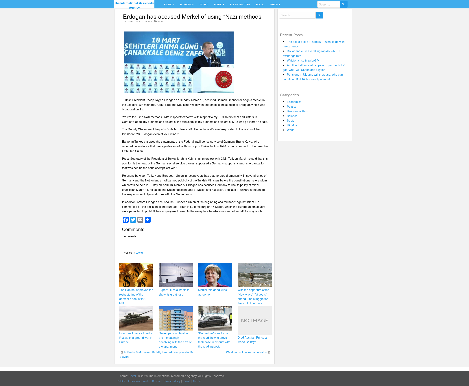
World (204, 4)
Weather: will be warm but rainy (246, 352)
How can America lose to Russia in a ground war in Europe (135, 337)
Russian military (240, 4)
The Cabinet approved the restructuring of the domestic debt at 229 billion (136, 296)
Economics (187, 4)
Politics (169, 4)
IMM (150, 21)
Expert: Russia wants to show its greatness (174, 292)
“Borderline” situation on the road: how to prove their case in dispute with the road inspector (214, 340)
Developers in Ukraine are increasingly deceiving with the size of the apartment (175, 340)
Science (219, 4)
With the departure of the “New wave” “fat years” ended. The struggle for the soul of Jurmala (253, 296)
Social (260, 4)
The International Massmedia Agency (134, 5)
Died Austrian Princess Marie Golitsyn (252, 339)
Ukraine (275, 4)
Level (132, 376)
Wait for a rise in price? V (303, 60)
